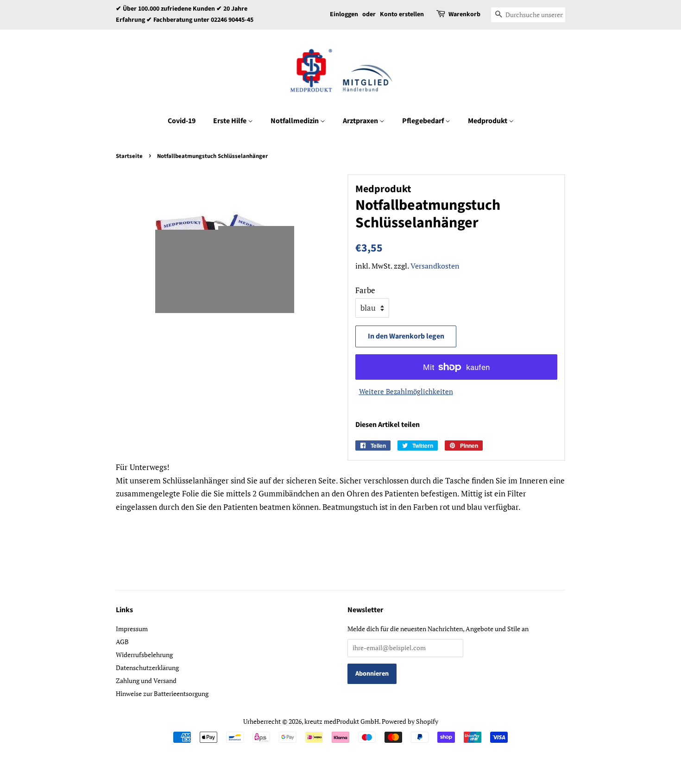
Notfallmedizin (295, 121)
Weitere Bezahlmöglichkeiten (406, 391)
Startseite (129, 156)
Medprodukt (488, 121)
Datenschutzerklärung (147, 667)
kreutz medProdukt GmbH (341, 721)
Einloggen (344, 14)
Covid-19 (181, 121)
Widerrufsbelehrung (144, 654)
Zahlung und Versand (146, 680)
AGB (122, 641)
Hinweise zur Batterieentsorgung (162, 693)
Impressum (132, 628)
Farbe (365, 290)
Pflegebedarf (423, 121)
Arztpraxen (361, 121)
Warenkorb (464, 14)
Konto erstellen (402, 14)
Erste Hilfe (230, 121)
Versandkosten (435, 266)
